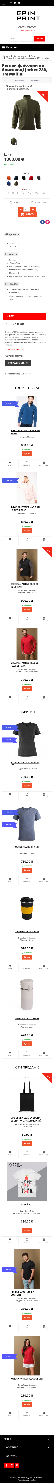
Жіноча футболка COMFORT (27, 1379)
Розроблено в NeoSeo (27, 1480)
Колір (26, 174)
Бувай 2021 (27, 1205)
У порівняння (40, 202)
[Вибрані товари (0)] (15, 3)
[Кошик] (19, 3)
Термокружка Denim (27, 932)
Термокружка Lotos (27, 1018)
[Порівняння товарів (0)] (11, 3)
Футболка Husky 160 (27, 847)
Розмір (26, 190)
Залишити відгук (18, 363)
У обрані (17, 202)
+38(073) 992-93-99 (27, 27)
